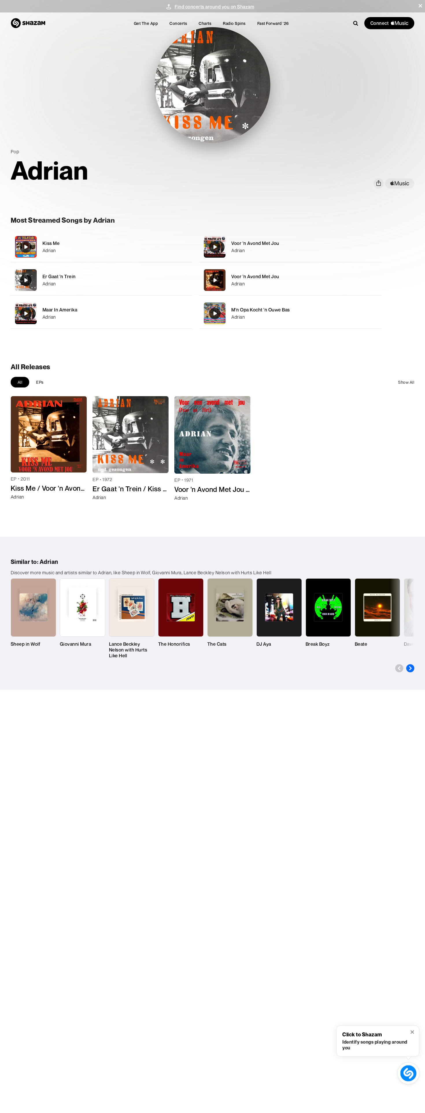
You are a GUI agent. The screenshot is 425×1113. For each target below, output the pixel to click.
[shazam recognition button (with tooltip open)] (408, 1073)
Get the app (146, 23)
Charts (205, 23)
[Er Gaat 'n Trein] (101, 280)
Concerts (178, 23)
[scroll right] (410, 668)
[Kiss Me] (101, 247)
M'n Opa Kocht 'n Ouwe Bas (260, 310)
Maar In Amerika (59, 310)
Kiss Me (51, 243)
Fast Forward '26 (273, 23)
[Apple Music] (21, 507)
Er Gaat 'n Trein (59, 276)
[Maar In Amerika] (101, 313)
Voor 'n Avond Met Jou (255, 243)
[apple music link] (399, 183)
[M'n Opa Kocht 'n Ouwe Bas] (290, 313)
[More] (179, 247)
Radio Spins (234, 23)
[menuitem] (146, 23)
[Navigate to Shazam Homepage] (28, 23)
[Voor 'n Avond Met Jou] (290, 247)
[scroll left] (399, 668)
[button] (420, 6)
